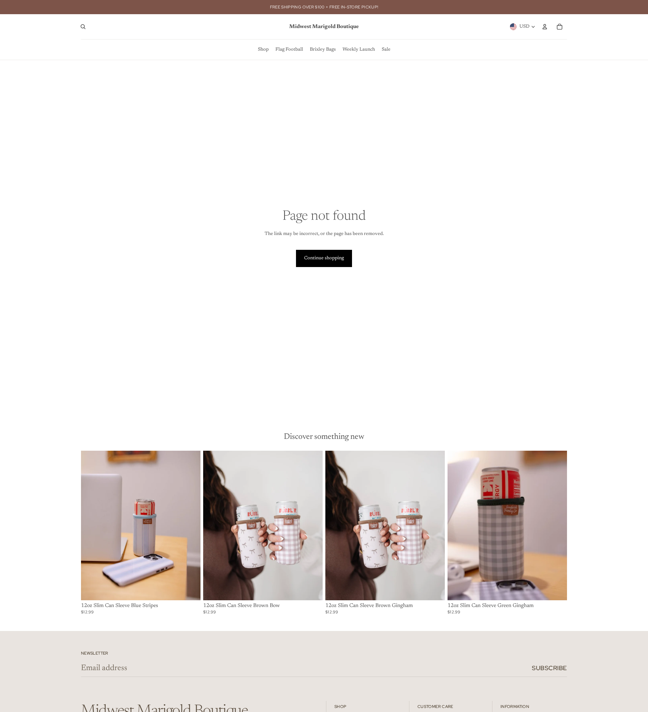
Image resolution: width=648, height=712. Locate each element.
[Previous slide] (213, 525)
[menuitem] (263, 49)
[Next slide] (312, 525)
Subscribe (549, 668)
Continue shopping (324, 258)
